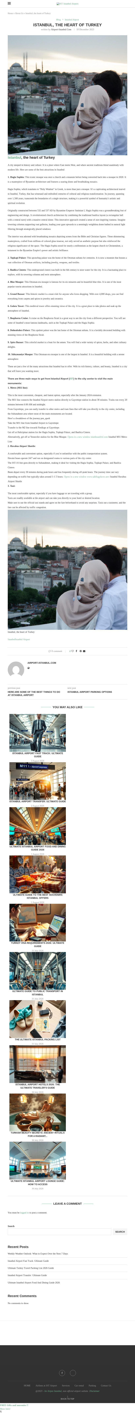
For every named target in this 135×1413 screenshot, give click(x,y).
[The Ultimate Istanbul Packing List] (37, 1019)
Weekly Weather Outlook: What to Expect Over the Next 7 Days (38, 1253)
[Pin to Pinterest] (81, 651)
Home (10, 13)
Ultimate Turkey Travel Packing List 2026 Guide (31, 1268)
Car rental (79, 1385)
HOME (27, 1385)
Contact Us (106, 1385)
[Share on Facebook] (76, 651)
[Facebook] (62, 1373)
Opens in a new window (79, 437)
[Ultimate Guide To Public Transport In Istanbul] (37, 971)
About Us (19, 13)
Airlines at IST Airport (46, 1385)
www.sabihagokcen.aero (98, 477)
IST (71, 378)
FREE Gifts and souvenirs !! (14, 1405)
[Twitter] (73, 1373)
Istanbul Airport (22, 639)
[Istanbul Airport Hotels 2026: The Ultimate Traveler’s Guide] (37, 1064)
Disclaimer (94, 1391)
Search (11, 1226)
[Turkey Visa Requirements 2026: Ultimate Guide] (37, 923)
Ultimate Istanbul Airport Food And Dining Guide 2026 (34, 1282)
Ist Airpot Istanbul (53, 1391)
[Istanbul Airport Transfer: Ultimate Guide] (37, 781)
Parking (92, 1385)
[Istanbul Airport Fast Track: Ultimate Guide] (37, 733)
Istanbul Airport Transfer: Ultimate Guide (37, 801)
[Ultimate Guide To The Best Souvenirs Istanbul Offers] (37, 874)
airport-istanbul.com (61, 29)
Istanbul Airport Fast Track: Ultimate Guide (28, 1261)
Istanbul (14, 157)
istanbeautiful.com (99, 437)
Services (66, 1385)
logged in (24, 1212)
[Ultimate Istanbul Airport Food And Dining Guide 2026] (37, 826)
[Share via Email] (84, 651)
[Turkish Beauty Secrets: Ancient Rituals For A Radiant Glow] (37, 1112)
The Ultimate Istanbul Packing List (38, 1039)
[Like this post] (72, 651)
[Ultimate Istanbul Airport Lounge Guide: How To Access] (37, 1161)
